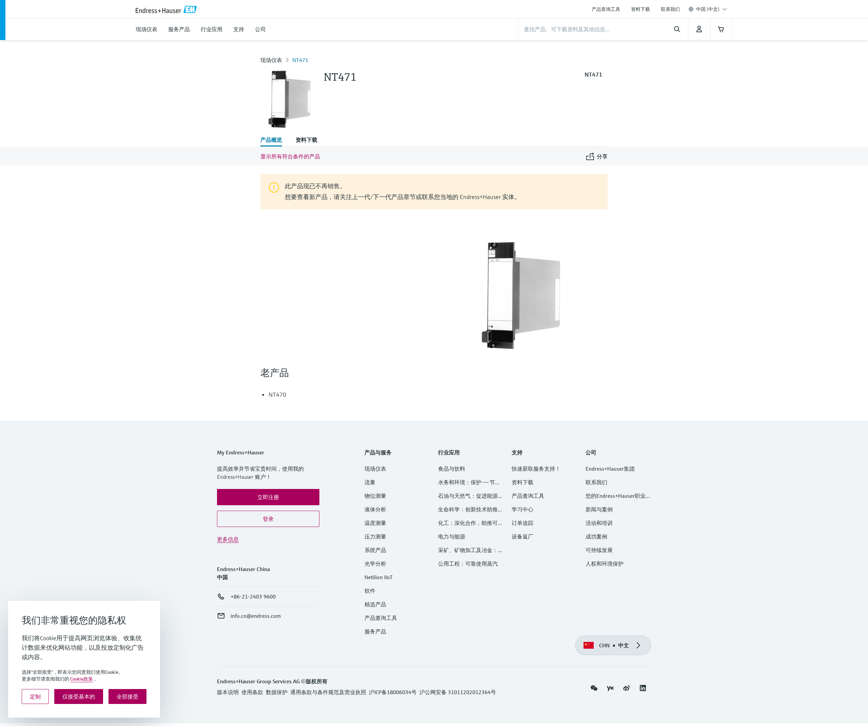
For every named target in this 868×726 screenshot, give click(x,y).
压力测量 (378, 536)
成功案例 (596, 536)
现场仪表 (271, 60)
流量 (369, 482)
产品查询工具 (606, 9)
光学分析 (375, 563)
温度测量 (375, 522)
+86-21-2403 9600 (253, 596)
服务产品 (375, 631)
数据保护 (277, 692)
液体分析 (375, 509)
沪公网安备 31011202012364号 (457, 692)
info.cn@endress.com (256, 615)
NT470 (277, 394)
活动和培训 (599, 522)
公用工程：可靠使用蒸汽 (468, 563)
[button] (268, 497)
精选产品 (375, 604)
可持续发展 (599, 550)
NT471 (300, 60)
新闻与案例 (599, 509)
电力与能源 (451, 536)
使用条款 (252, 692)
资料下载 (640, 9)
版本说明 (228, 692)
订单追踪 (522, 522)
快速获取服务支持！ (536, 468)
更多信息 (228, 539)
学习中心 (522, 509)
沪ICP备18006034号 (393, 692)
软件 (369, 590)
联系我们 (670, 9)
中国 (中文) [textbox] (707, 9)
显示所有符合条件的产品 (290, 156)
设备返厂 (522, 536)
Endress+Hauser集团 (610, 468)
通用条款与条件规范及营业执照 (328, 692)
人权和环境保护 (605, 563)
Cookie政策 (81, 679)
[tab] (274, 140)
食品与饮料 (451, 468)
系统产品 (375, 550)
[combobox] (711, 9)
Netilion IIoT (378, 577)
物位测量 (375, 495)
